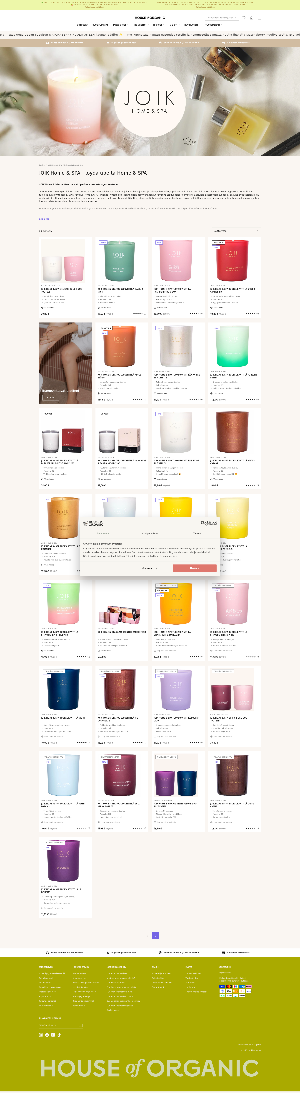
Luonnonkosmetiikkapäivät (120, 1005)
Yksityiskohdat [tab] (150, 533)
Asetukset (147, 568)
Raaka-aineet (113, 1010)
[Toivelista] (243, 17)
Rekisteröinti (158, 978)
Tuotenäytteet (192, 978)
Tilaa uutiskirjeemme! (83, 1001)
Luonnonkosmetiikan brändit (121, 996)
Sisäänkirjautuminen (161, 973)
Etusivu (42, 165)
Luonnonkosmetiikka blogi (119, 992)
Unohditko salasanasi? (162, 982)
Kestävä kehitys (80, 987)
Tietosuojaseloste (48, 992)
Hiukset (158, 25)
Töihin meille (79, 1005)
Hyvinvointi (191, 25)
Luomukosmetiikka (116, 982)
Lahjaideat (190, 987)
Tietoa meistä (79, 973)
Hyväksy (194, 568)
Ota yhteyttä (158, 987)
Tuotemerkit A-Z (193, 973)
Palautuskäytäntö (47, 1001)
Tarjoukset (120, 25)
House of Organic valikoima (86, 982)
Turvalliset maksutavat (50, 987)
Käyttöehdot (45, 996)
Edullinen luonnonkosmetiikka (121, 987)
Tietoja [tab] (197, 533)
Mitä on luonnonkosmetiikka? (121, 978)
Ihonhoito (140, 25)
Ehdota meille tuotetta (196, 992)
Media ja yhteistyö (81, 996)
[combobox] (222, 18)
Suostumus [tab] (103, 533)
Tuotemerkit (213, 25)
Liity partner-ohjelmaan (84, 992)
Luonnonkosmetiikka (117, 973)
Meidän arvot (79, 978)
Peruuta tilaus (46, 1005)
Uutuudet (82, 25)
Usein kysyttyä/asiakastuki (52, 973)
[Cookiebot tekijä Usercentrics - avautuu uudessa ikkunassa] (203, 523)
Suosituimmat (100, 25)
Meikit (173, 25)
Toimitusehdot (46, 978)
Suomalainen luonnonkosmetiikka (123, 1001)
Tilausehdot (45, 982)
